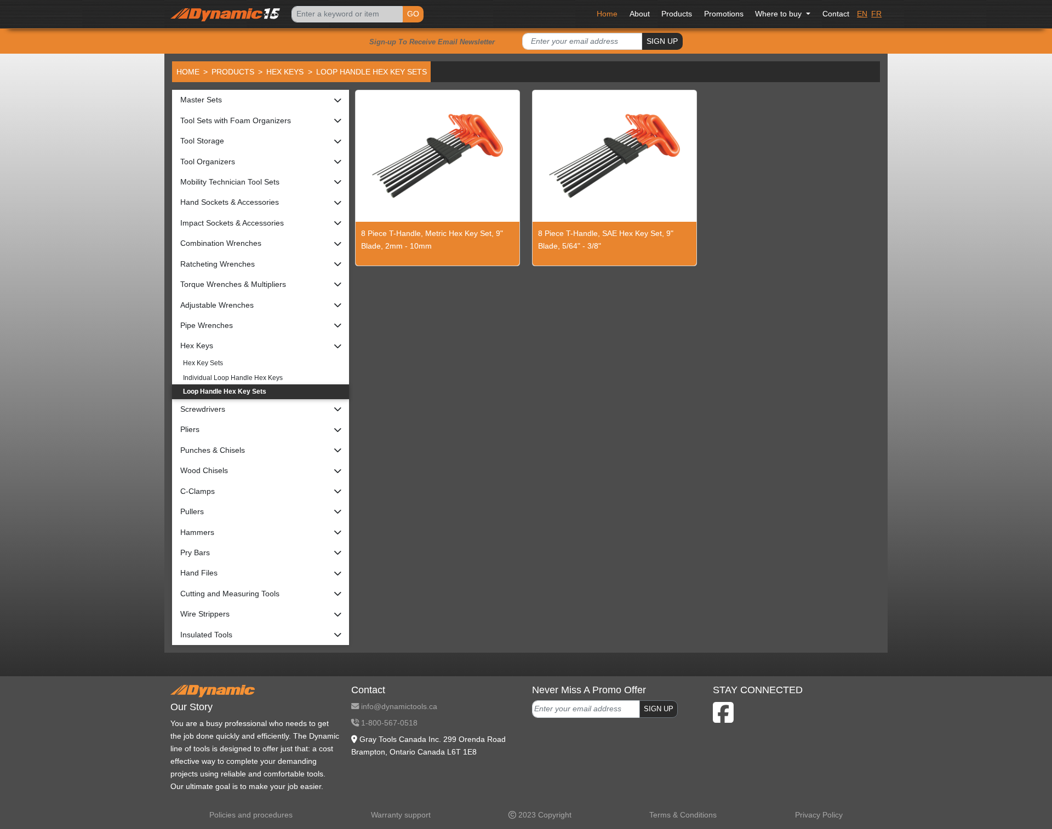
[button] (260, 100)
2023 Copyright (543, 814)
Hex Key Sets (203, 363)
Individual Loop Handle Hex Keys (233, 378)
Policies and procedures (251, 814)
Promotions (724, 13)
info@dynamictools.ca (398, 706)
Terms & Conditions (683, 814)
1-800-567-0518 (388, 722)
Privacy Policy (819, 814)
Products (676, 13)
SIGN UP (662, 41)
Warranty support (401, 814)
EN (862, 13)
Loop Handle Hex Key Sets (224, 391)
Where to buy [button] (779, 13)
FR (876, 13)
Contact (835, 13)
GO (413, 13)
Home (607, 13)
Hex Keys (285, 71)
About (640, 13)
